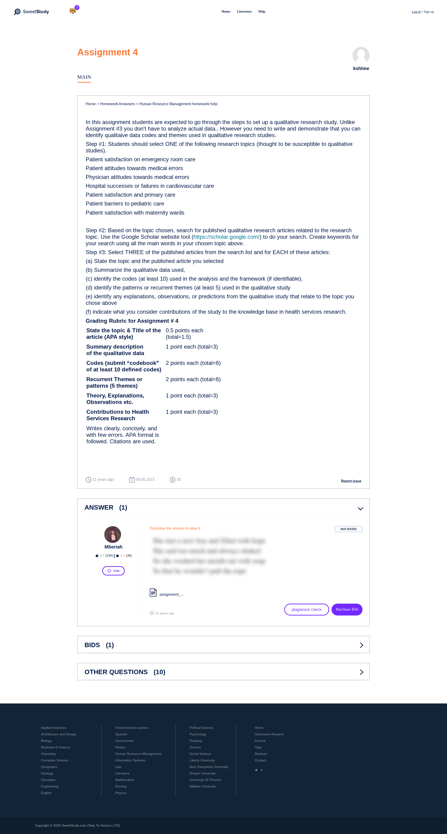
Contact (260, 760)
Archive (260, 741)
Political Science (201, 728)
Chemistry (48, 754)
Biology (46, 741)
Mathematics (124, 780)
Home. (226, 11)
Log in (416, 11)
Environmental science (132, 728)
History (120, 747)
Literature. (244, 11)
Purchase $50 (347, 609)
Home (91, 104)
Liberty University (202, 760)
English (46, 793)
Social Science (200, 754)
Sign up (429, 11)
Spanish (121, 734)
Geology (47, 773)
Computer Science (54, 760)
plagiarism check (307, 609)
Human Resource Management (138, 754)
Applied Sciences (53, 728)
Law (118, 767)
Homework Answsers (116, 104)
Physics (120, 793)
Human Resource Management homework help (176, 104)
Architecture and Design (58, 734)
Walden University (203, 786)
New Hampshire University (209, 767)
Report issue (351, 481)
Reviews (261, 754)
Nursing (121, 786)
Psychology (198, 734)
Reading (196, 741)
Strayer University (203, 773)
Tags (258, 747)
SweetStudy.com (74, 825)
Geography (49, 767)
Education (48, 780)
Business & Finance (55, 747)
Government (124, 741)
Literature (122, 773)
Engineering (50, 786)
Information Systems (130, 760)
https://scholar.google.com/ (226, 237)
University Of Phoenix (205, 780)
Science (195, 747)
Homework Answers (269, 734)
